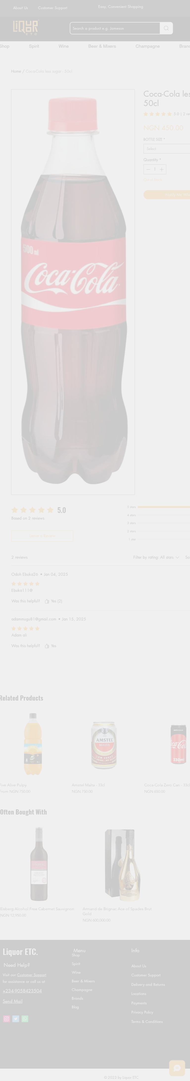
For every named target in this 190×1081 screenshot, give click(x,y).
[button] (124, 566)
